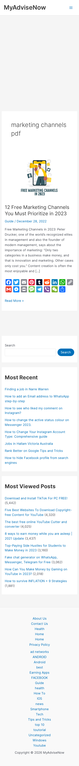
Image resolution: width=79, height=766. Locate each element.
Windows (39, 740)
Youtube (39, 745)
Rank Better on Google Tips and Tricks (34, 451)
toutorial (39, 730)
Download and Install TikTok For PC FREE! (36, 498)
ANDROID (40, 657)
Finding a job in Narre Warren (27, 389)
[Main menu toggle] (71, 7)
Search (10, 345)
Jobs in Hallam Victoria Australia (29, 444)
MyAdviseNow (25, 7)
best (39, 667)
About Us (40, 618)
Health (39, 629)
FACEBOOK (39, 678)
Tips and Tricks (39, 719)
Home (39, 634)
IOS (39, 698)
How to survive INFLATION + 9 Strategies (36, 581)
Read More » (14, 300)
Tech (39, 714)
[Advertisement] (39, 57)
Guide (9, 221)
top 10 (39, 725)
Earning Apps (39, 672)
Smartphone (39, 709)
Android (39, 662)
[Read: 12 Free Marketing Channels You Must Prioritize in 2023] (39, 176)
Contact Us (39, 624)
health (39, 688)
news (39, 704)
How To (39, 693)
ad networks (39, 652)
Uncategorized (40, 735)
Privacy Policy (39, 645)
